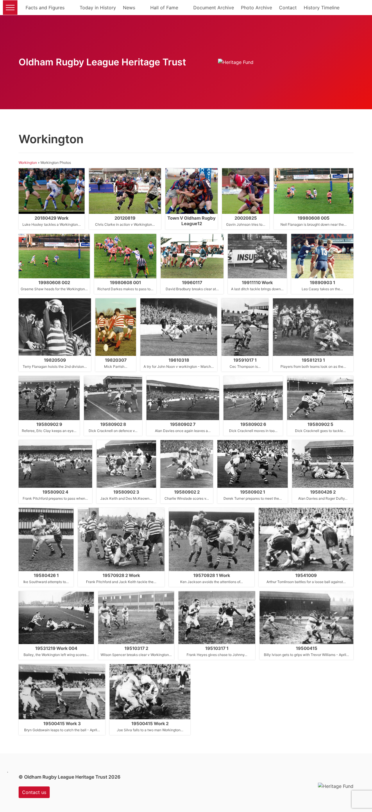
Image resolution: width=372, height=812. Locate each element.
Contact (288, 7)
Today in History (98, 7)
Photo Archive (256, 7)
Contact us (34, 792)
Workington (28, 162)
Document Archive (213, 7)
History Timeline (321, 7)
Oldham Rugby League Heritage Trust (102, 62)
